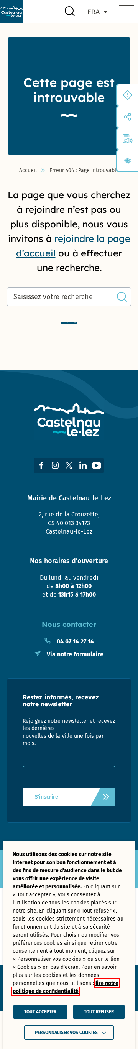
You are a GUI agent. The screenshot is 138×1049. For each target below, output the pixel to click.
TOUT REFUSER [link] (99, 1011)
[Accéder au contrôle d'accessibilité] (127, 160)
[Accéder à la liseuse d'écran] (127, 139)
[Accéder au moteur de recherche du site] (70, 11)
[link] (11, 11)
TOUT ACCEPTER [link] (40, 1011)
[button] (126, 11)
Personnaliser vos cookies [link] (66, 1032)
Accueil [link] (28, 171)
